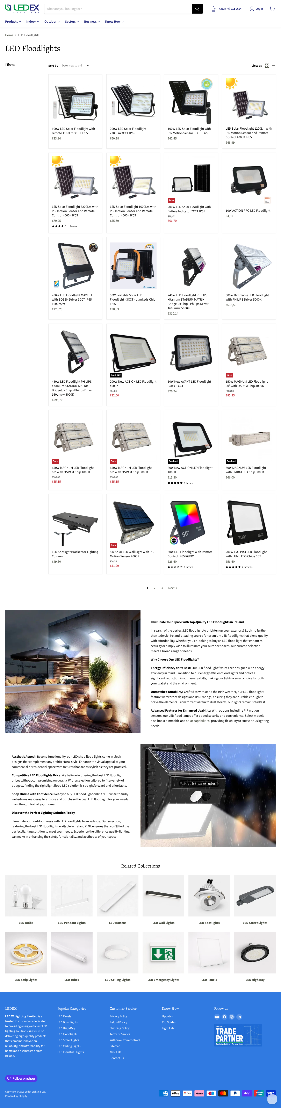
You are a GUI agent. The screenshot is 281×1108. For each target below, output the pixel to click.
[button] (257, 8)
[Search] (197, 9)
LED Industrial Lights (70, 1052)
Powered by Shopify (16, 1096)
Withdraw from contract (125, 1040)
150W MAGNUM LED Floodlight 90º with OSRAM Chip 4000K (247, 383)
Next (171, 588)
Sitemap (115, 1046)
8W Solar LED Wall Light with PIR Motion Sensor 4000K (132, 554)
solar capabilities (198, 721)
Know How (113, 21)
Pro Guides (168, 1022)
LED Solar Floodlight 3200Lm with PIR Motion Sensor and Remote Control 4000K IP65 (75, 211)
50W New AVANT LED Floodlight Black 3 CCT (189, 383)
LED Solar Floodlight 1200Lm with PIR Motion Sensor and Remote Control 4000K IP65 (249, 132)
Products (12, 21)
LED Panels (64, 1016)
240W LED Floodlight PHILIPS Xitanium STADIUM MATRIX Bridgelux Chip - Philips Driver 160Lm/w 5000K (188, 301)
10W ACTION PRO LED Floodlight (248, 210)
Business (90, 21)
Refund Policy (118, 1022)
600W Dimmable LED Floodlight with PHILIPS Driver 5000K (247, 297)
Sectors (70, 21)
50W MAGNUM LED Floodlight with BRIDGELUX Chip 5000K (246, 470)
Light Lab (168, 1028)
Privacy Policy (119, 1016)
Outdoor (50, 21)
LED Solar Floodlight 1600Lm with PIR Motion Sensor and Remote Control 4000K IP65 (133, 211)
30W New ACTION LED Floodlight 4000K (190, 470)
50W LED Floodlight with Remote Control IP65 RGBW (190, 554)
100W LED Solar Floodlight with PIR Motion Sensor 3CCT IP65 (189, 131)
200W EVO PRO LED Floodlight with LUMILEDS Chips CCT (246, 554)
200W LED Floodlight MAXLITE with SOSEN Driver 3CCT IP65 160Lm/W (72, 299)
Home (9, 35)
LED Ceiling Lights (68, 1046)
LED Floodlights (67, 1034)
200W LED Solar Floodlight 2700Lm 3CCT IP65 (128, 131)
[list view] (273, 66)
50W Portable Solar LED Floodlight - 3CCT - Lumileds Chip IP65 (133, 299)
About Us (115, 1052)
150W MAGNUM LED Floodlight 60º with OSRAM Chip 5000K (131, 470)
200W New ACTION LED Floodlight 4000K (133, 383)
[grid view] (267, 66)
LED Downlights (67, 1022)
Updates (167, 1016)
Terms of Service (120, 1034)
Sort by (53, 65)
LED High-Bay (66, 1028)
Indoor (31, 21)
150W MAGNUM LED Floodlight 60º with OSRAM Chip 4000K (73, 470)
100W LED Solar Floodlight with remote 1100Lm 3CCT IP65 (73, 131)
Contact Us (117, 1058)
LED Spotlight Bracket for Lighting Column (75, 554)
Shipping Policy (120, 1028)
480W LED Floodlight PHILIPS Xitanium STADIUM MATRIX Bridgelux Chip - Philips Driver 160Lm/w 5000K (72, 388)
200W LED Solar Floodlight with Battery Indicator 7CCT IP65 (189, 209)
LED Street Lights (68, 1040)
